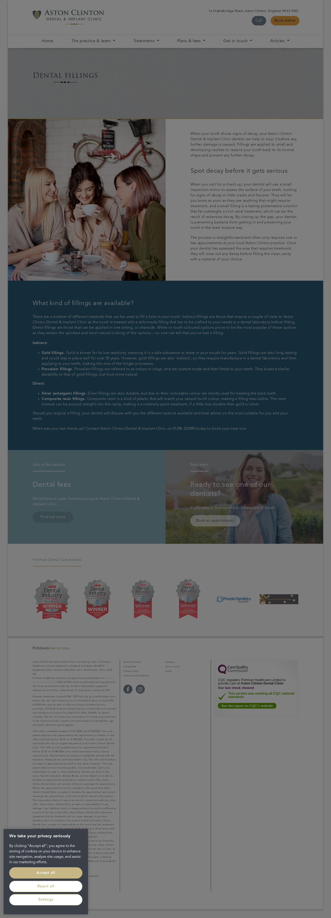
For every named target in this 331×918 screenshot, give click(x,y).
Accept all (45, 873)
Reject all (45, 886)
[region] (46, 871)
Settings (45, 900)
